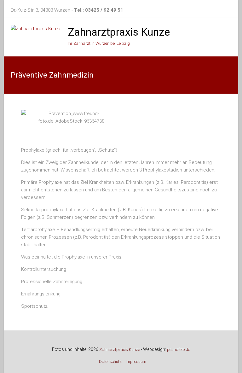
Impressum (136, 361)
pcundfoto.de (178, 349)
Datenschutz (110, 361)
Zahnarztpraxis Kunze (119, 32)
